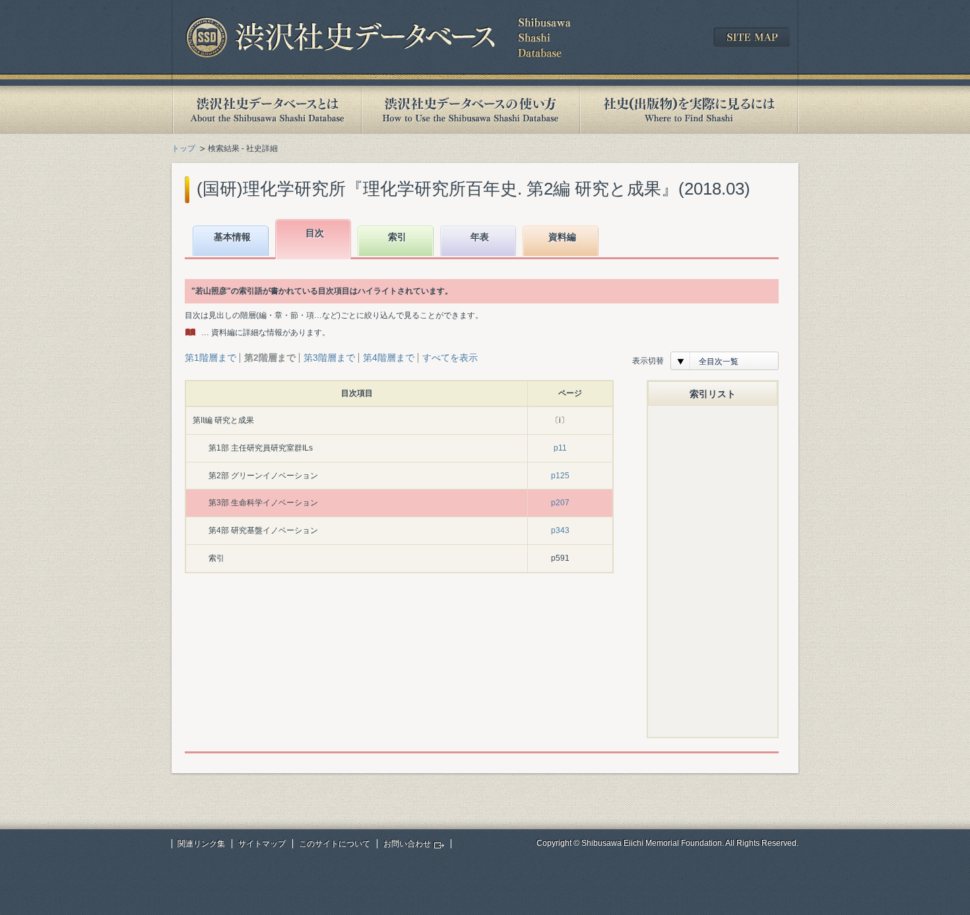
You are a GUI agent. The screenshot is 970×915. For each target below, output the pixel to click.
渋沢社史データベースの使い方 (470, 110)
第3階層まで (329, 357)
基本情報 (232, 237)
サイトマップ (262, 843)
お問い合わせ (407, 843)
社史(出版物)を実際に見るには (688, 110)
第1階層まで (210, 357)
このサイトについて (334, 843)
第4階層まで (388, 357)
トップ (183, 148)
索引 (397, 237)
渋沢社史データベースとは (266, 110)
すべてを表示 (450, 357)
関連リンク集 (201, 843)
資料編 (562, 237)
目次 (315, 233)
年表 (479, 237)
